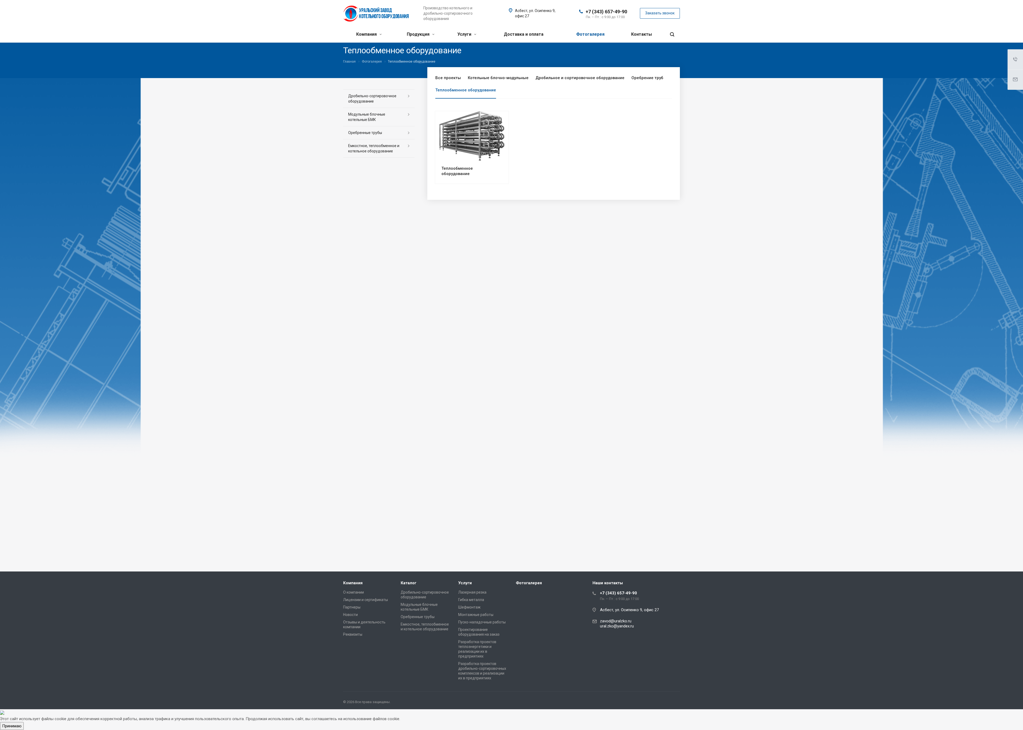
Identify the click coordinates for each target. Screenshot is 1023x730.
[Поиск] (672, 34)
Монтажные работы (475, 615)
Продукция (419, 34)
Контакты (641, 34)
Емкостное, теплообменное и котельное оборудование (373, 148)
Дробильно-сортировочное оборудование (372, 98)
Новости (350, 615)
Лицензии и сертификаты (365, 600)
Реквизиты (352, 634)
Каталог (408, 583)
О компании (353, 592)
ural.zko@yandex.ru (617, 626)
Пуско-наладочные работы (482, 622)
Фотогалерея (590, 34)
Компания (367, 34)
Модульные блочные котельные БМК (366, 117)
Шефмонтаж (469, 607)
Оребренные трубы (365, 133)
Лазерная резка (472, 592)
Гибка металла (471, 600)
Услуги (464, 34)
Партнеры (351, 607)
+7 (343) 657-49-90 (606, 11)
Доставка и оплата (523, 34)
